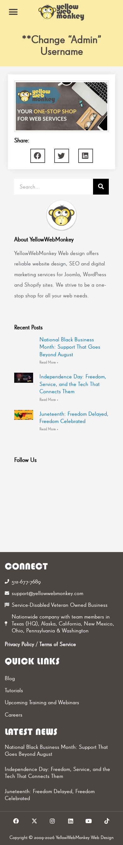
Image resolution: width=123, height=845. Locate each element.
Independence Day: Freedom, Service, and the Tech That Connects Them (72, 384)
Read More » (48, 362)
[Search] (101, 187)
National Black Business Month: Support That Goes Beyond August (69, 346)
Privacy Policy (19, 644)
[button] (13, 12)
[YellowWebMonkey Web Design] (61, 12)
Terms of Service (57, 644)
